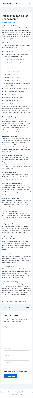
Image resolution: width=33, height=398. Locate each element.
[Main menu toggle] (29, 3)
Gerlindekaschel (10, 3)
